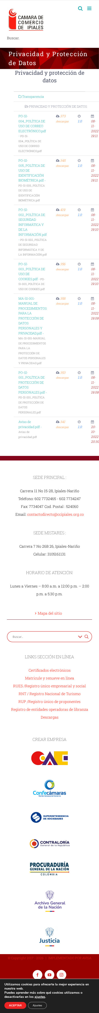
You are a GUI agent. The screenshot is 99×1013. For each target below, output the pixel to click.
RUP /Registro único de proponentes (49, 701)
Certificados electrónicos (50, 670)
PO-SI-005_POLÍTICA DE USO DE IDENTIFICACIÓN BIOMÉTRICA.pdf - (32, 180)
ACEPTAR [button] (15, 1005)
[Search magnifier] (86, 636)
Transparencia (32, 96)
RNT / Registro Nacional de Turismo (50, 693)
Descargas (49, 717)
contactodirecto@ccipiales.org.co (55, 514)
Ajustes (37, 1005)
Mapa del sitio (50, 613)
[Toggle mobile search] (80, 8)
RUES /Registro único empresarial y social (49, 685)
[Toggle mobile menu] (89, 8)
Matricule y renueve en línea (49, 678)
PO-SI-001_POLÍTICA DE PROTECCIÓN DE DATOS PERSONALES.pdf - (32, 392)
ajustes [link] (40, 997)
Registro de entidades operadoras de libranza (49, 709)
